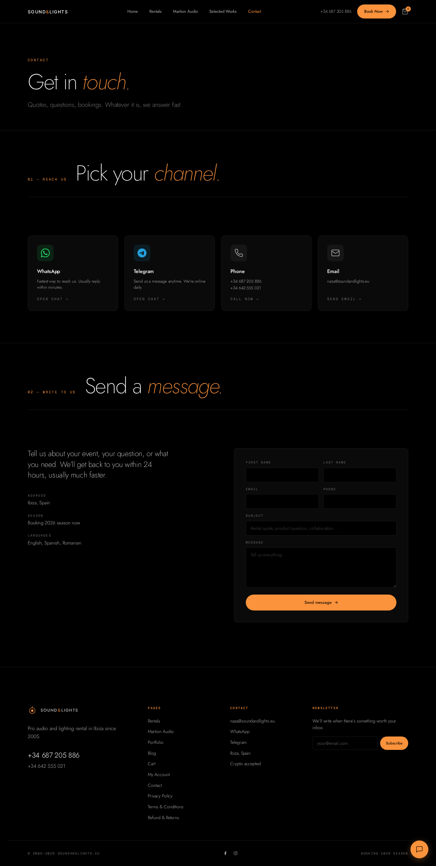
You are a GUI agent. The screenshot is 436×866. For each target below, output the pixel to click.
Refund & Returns (163, 817)
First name (258, 462)
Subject (255, 516)
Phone (329, 489)
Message (255, 542)
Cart (151, 763)
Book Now (376, 11)
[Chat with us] (419, 849)
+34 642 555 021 (46, 766)
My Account (158, 774)
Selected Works (223, 11)
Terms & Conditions (166, 806)
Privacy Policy (160, 796)
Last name (334, 462)
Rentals (155, 11)
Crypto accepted (245, 763)
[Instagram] (235, 853)
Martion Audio (185, 11)
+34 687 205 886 (335, 11)
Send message (321, 602)
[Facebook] (225, 853)
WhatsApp (239, 731)
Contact (254, 11)
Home (132, 11)
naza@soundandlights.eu (252, 721)
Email (252, 489)
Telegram (238, 742)
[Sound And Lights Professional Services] (48, 11)
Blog (152, 753)
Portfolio (155, 742)
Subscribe (394, 743)
